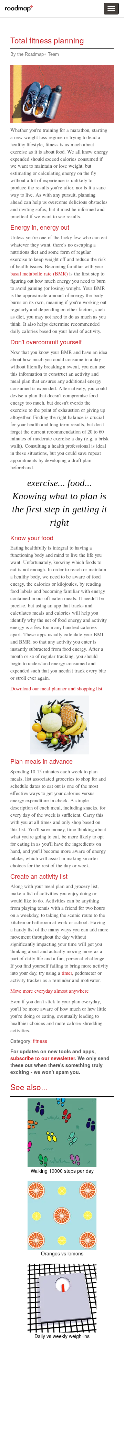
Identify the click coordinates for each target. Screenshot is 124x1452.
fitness (40, 1040)
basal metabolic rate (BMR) (39, 273)
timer (67, 973)
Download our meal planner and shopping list (56, 688)
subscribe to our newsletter (42, 1058)
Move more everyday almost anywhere (49, 991)
